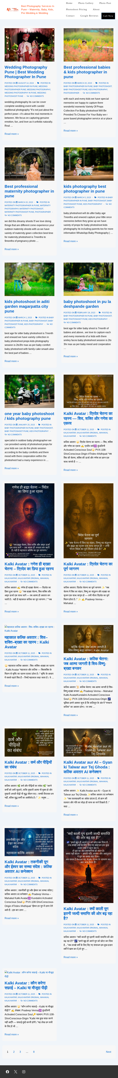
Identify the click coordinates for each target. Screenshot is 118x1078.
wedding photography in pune (20, 93)
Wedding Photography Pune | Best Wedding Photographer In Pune (26, 72)
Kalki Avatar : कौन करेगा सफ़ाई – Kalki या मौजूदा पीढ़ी (26, 985)
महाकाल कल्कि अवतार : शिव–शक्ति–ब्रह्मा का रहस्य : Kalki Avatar (27, 642)
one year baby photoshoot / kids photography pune (29, 416)
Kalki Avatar (70, 433)
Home (69, 3)
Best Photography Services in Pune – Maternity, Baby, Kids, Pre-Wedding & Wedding (37, 9)
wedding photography (38, 89)
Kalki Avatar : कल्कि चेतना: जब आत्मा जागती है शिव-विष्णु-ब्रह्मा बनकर (86, 663)
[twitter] (16, 1071)
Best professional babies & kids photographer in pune (87, 72)
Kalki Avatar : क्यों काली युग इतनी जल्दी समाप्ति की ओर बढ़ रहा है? (88, 913)
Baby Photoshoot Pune (76, 89)
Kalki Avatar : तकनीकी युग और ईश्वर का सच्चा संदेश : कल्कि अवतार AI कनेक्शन (28, 867)
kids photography (97, 89)
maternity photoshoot (31, 209)
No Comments (37, 96)
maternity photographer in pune (22, 205)
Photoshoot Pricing (76, 9)
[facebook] (7, 1071)
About (96, 9)
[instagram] (24, 1071)
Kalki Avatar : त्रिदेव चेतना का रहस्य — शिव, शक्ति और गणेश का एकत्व (88, 418)
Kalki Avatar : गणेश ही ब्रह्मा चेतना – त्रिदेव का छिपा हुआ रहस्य (29, 566)
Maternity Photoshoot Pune (19, 212)
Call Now (108, 16)
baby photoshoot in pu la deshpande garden (87, 304)
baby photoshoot (103, 86)
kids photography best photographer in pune (85, 188)
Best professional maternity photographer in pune (29, 191)
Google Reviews (89, 15)
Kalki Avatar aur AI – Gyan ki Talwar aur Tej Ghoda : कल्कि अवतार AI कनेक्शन (88, 767)
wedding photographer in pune (21, 86)
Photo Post (105, 3)
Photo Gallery (86, 3)
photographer (71, 93)
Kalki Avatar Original (87, 433)
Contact (70, 15)
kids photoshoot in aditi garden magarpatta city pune (27, 306)
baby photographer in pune (78, 86)
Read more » (12, 134)
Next (108, 1052)
